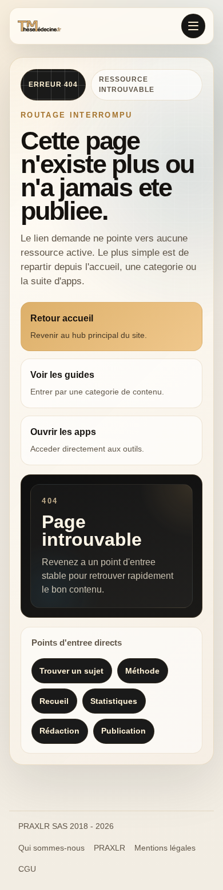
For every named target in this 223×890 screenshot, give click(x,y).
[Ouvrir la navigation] (193, 26)
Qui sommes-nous (51, 847)
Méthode (142, 670)
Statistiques (113, 701)
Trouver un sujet (71, 670)
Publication (123, 730)
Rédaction (59, 730)
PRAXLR (109, 847)
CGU (27, 868)
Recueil (54, 701)
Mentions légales (165, 847)
